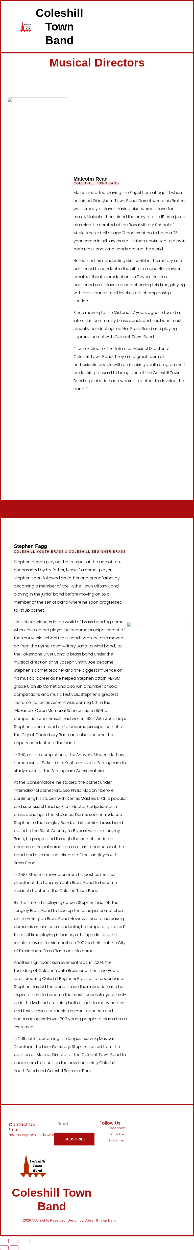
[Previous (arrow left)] (4, 1247)
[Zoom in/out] (4, 1241)
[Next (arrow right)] (14, 1247)
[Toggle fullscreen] (14, 1241)
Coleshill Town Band (59, 27)
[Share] (24, 1241)
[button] (113, 27)
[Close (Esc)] (34, 1241)
